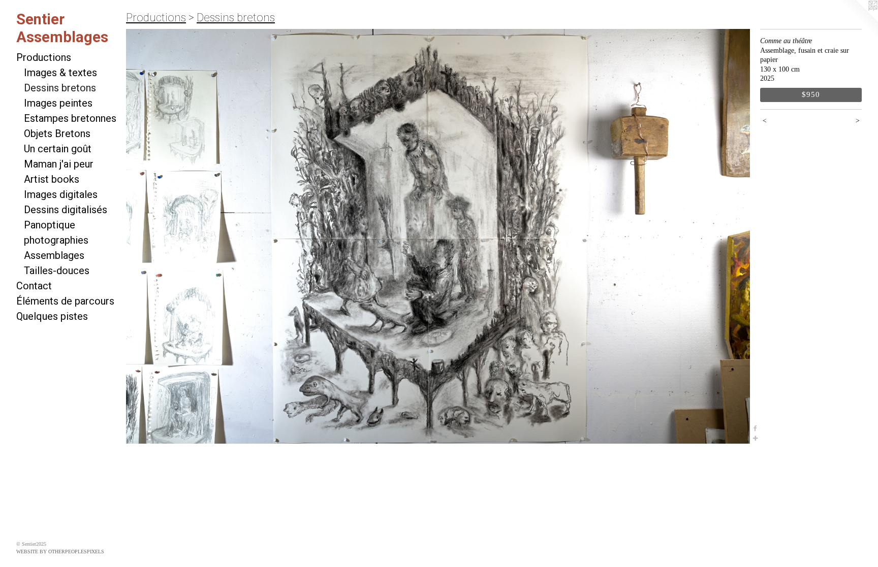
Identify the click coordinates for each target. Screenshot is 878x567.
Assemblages (54, 255)
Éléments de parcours (65, 301)
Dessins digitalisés (65, 210)
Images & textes (60, 72)
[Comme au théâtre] (438, 236)
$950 (811, 94)
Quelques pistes (52, 316)
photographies (56, 240)
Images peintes (58, 103)
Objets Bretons (57, 133)
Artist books (51, 179)
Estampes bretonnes (70, 118)
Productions (43, 57)
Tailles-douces (56, 270)
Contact (34, 286)
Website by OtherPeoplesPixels (60, 551)
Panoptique (49, 225)
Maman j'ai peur (58, 164)
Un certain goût (57, 149)
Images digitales (61, 194)
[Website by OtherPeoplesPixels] (857, 20)
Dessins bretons (60, 88)
